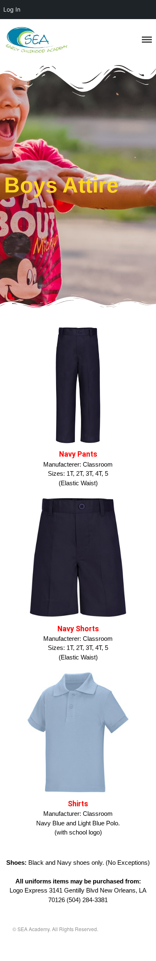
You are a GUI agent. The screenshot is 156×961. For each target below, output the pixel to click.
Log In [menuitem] (11, 9)
